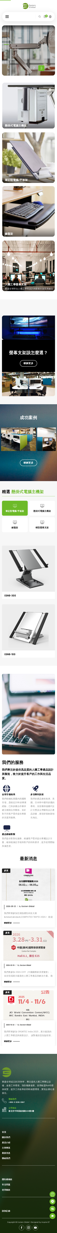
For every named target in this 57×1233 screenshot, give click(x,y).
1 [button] (27, 68)
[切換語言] (50, 16)
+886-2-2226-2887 (17, 1102)
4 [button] (49, 68)
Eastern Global (25, 965)
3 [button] (41, 68)
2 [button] (34, 68)
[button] (7, 16)
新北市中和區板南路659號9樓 (21, 1111)
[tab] (15, 508)
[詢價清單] (52, 1194)
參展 (7, 933)
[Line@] (52, 1202)
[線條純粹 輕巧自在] (22, 49)
